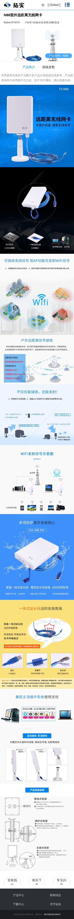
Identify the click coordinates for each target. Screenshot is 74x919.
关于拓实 (55, 904)
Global (54, 5)
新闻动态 (55, 895)
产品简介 (28, 67)
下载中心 (18, 904)
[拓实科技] (17, 5)
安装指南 (12, 882)
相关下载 (37, 882)
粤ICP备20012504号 (52, 914)
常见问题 (61, 882)
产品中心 (18, 895)
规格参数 (48, 67)
